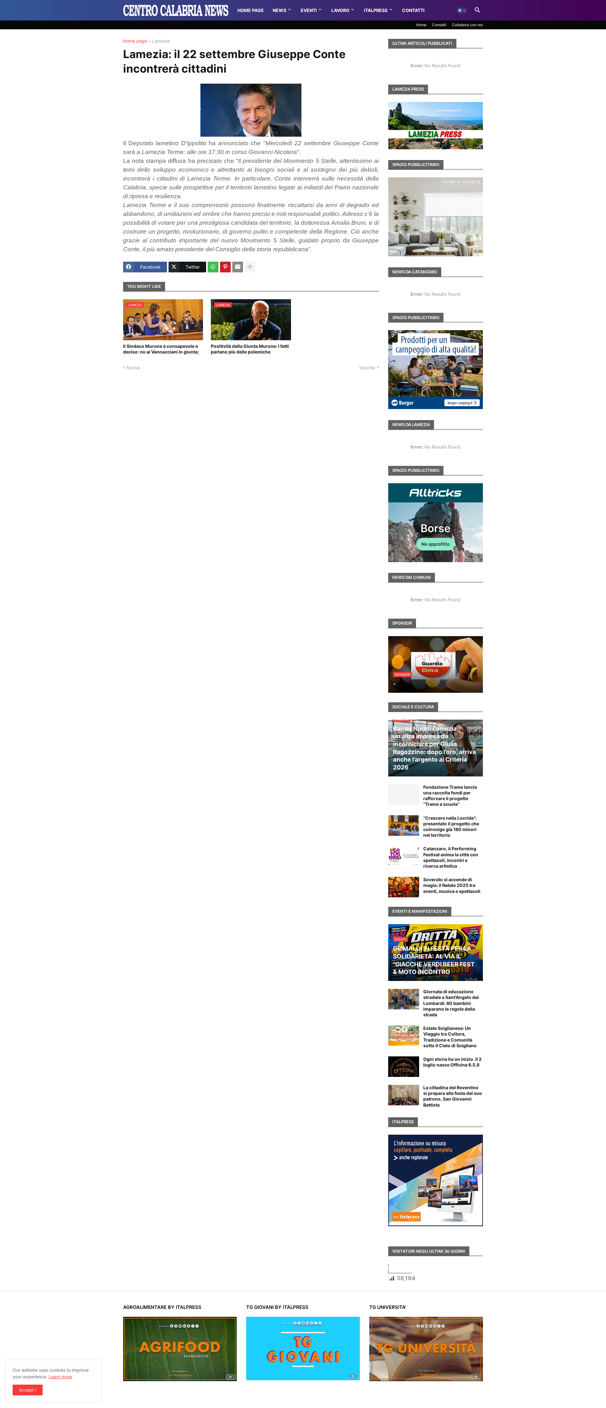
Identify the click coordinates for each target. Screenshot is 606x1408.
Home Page (250, 10)
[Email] (237, 267)
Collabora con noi (467, 24)
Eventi (309, 10)
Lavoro (340, 10)
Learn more (60, 1376)
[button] (462, 10)
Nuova (133, 367)
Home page (135, 41)
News (279, 10)
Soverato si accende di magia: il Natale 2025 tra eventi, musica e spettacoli (451, 885)
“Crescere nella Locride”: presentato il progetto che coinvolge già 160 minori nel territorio (451, 826)
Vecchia (367, 367)
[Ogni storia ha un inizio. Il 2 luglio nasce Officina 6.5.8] (403, 1066)
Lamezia (160, 41)
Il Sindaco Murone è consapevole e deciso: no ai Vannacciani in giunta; (161, 348)
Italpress (376, 10)
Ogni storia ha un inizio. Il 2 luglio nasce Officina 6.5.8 (452, 1061)
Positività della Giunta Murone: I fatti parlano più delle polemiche (250, 348)
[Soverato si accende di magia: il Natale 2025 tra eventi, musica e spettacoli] (403, 887)
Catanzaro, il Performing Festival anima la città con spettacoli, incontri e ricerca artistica (450, 857)
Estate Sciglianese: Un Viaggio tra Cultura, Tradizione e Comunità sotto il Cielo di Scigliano (450, 1036)
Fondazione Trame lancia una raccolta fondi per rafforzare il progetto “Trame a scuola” (450, 795)
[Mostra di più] (250, 267)
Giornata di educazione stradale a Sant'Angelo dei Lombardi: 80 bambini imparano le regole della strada (451, 1003)
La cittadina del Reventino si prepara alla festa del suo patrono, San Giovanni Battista (452, 1096)
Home (421, 24)
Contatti (413, 10)
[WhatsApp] (213, 267)
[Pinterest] (225, 267)
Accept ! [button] (27, 1390)
